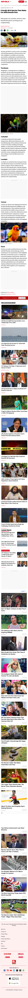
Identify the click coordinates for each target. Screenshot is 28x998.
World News (3, 347)
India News (3, 392)
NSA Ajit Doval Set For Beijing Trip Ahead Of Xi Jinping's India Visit (13, 389)
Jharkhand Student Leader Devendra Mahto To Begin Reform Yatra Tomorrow (14, 502)
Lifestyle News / (7, 5)
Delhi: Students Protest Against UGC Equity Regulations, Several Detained (13, 480)
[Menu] (26, 2)
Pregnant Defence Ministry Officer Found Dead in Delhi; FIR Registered (14, 412)
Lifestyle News (3, 28)
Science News (4, 528)
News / (2, 5)
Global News (3, 437)
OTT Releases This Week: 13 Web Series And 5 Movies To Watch (13, 367)
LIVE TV (22, 1)
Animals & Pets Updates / (16, 5)
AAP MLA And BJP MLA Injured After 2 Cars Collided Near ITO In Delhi (13, 322)
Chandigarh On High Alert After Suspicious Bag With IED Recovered (13, 457)
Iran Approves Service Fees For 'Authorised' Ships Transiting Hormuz (13, 344)
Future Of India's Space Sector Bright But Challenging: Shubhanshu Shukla (12, 525)
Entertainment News (5, 370)
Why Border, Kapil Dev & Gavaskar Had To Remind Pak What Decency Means (12, 434)
